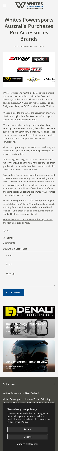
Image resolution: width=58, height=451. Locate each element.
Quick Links (9, 384)
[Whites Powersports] (29, 5)
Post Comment (14, 292)
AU (8, 231)
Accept (27, 429)
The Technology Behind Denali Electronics (26, 325)
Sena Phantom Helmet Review (26, 362)
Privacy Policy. (21, 421)
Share (10, 238)
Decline (28, 436)
